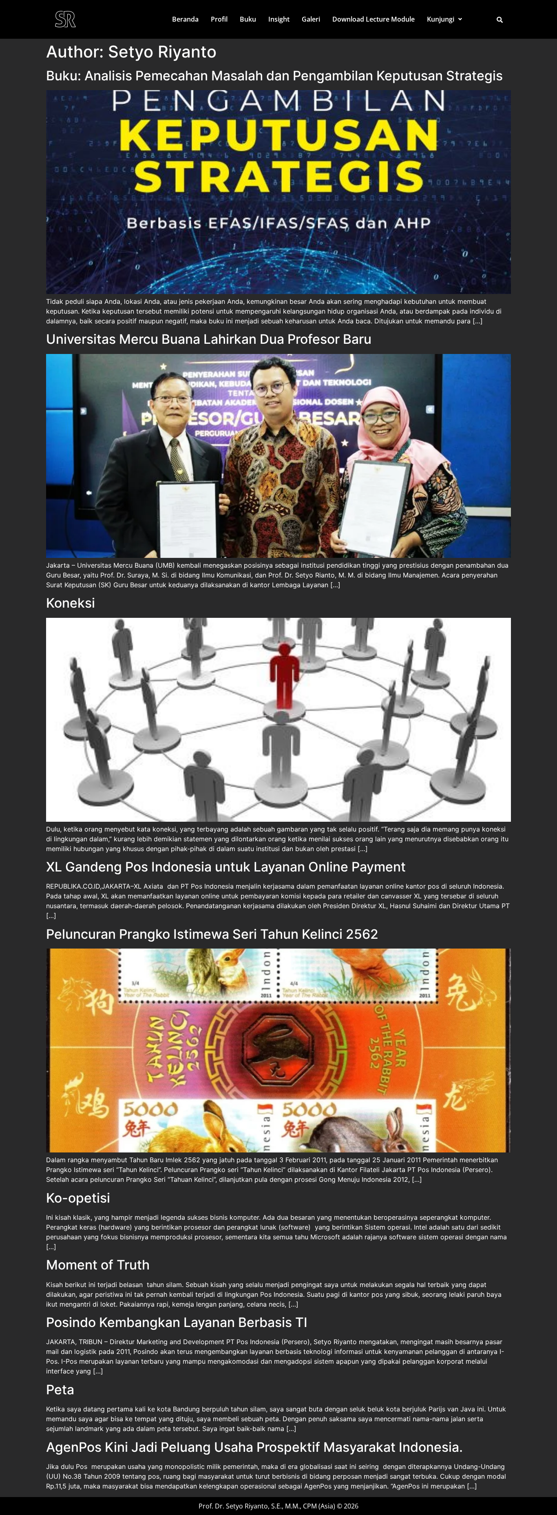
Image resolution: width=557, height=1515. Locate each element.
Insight (279, 19)
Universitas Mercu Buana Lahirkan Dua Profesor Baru (208, 339)
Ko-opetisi (78, 1198)
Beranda (185, 19)
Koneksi (70, 603)
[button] (444, 19)
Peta (60, 1390)
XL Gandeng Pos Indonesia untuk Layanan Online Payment (226, 867)
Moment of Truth (98, 1265)
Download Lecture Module (373, 19)
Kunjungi (440, 19)
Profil (219, 19)
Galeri (311, 19)
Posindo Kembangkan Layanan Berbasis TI (176, 1322)
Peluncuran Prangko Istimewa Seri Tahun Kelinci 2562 (212, 934)
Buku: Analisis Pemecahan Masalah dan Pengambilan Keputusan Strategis (274, 76)
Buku (248, 19)
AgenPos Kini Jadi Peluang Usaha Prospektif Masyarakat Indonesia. (254, 1447)
